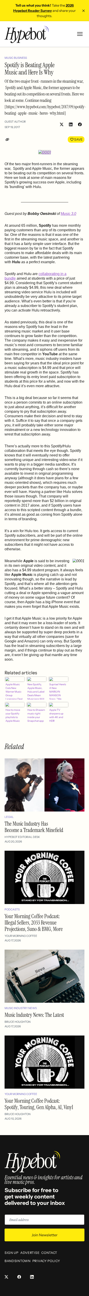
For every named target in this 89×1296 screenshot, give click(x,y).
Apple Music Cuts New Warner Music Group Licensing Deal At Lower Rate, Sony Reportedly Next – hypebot (14, 691)
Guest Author (15, 121)
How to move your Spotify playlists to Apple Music (12, 715)
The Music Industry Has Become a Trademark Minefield (34, 827)
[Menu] (79, 34)
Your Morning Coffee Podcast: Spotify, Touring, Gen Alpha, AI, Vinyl (39, 1104)
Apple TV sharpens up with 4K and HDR (56, 715)
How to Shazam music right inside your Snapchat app (36, 715)
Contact (49, 1253)
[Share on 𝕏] (61, 124)
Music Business (16, 57)
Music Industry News (21, 1008)
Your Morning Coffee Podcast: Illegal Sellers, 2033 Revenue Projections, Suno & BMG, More (34, 923)
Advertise (29, 1253)
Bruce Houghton (18, 1021)
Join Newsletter (44, 1235)
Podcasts (12, 909)
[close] (83, 10)
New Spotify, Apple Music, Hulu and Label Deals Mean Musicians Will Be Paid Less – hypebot (35, 691)
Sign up (11, 1253)
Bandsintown (18, 1261)
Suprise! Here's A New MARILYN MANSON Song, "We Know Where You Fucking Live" (57, 691)
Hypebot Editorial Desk (22, 837)
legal (9, 817)
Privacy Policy (46, 1261)
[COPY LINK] (8, 139)
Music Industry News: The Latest (34, 1014)
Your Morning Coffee (21, 936)
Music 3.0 (68, 214)
